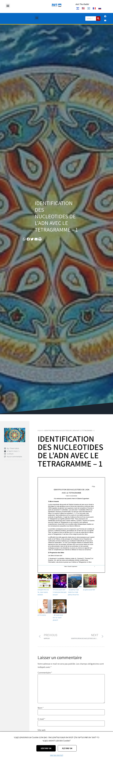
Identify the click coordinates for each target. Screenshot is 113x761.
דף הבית (40, 430)
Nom (41, 708)
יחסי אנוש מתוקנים (89, 590)
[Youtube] (105, 20)
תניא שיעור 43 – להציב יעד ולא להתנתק (58, 617)
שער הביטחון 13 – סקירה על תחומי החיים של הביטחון (73, 592)
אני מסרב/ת (67, 748)
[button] (8, 5)
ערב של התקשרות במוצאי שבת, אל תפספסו (43, 592)
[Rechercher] (98, 18)
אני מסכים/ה (46, 748)
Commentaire (45, 673)
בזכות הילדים (42, 615)
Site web (41, 730)
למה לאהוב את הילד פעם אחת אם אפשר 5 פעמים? (59, 592)
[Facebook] (105, 16)
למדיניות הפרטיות (56, 755)
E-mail (41, 719)
